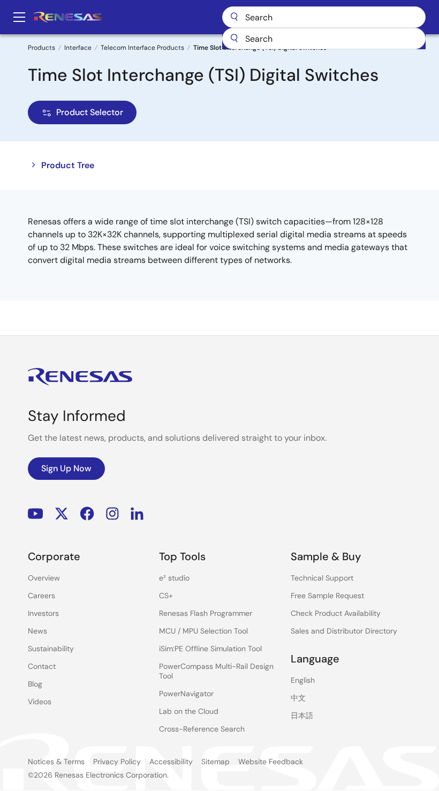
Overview (44, 578)
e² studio (174, 578)
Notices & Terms (56, 761)
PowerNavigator (186, 693)
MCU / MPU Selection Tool (203, 631)
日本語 (302, 715)
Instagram (112, 514)
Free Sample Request (327, 595)
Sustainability (51, 648)
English (303, 680)
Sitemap (215, 761)
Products (41, 47)
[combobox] (324, 38)
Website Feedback (270, 761)
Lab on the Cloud (188, 711)
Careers (41, 595)
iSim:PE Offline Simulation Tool (210, 648)
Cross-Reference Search (202, 729)
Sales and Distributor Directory (344, 631)
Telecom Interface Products (142, 47)
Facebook (87, 514)
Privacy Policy (117, 761)
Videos (39, 701)
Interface (78, 47)
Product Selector (89, 112)
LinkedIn (137, 514)
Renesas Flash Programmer (205, 613)
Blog (35, 684)
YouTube (35, 514)
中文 (298, 698)
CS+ (166, 595)
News (37, 631)
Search (324, 17)
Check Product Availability (336, 613)
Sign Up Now (66, 468)
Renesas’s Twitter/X (61, 514)
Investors (43, 613)
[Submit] (234, 38)
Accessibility (171, 761)
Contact (42, 666)
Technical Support (322, 578)
